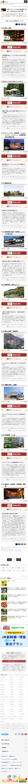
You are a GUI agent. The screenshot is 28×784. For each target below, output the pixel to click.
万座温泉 (11, 687)
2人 (8, 567)
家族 (13, 567)
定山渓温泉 (3, 677)
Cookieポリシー (5, 765)
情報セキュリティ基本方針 (7, 768)
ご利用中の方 (5, 751)
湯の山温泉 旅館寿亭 (11, 331)
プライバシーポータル (17, 762)
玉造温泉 (2, 709)
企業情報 (4, 747)
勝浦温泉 (21, 704)
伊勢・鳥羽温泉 (13, 716)
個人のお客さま (5, 740)
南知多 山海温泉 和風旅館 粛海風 (15, 485)
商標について (17, 768)
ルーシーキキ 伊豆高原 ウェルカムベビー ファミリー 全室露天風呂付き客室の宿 (15, 135)
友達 (3, 567)
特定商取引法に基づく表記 (16, 765)
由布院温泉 (12, 718)
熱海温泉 (21, 718)
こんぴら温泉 (12, 706)
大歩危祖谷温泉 (4, 718)
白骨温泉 (2, 692)
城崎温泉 (21, 701)
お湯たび (16, 725)
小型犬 (23, 570)
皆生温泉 (11, 709)
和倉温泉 (11, 696)
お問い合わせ (4, 756)
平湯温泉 (2, 701)
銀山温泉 (11, 684)
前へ (10, 559)
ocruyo (12, 725)
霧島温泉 (21, 711)
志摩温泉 (21, 716)
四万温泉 (21, 687)
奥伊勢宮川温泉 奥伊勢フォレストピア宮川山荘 (15, 233)
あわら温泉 (3, 699)
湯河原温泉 (3, 694)
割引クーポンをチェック (15, 51)
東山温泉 (21, 682)
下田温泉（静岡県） (4, 696)
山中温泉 (21, 696)
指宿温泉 (2, 721)
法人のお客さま (5, 744)
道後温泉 (2, 706)
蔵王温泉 (2, 684)
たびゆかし (8, 728)
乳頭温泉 (11, 679)
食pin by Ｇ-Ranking (21, 728)
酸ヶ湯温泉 (3, 713)
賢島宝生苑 (8, 183)
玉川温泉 (11, 713)
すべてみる (23, 576)
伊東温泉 (11, 694)
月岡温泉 (11, 692)
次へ (18, 559)
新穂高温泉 (12, 701)
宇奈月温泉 (12, 699)
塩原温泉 (11, 689)
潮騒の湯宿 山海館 (11, 384)
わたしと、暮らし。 (22, 725)
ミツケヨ (3, 728)
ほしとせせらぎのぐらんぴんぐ (14, 81)
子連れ (4, 570)
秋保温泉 (11, 682)
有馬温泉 (2, 704)
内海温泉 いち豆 (10, 435)
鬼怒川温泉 (3, 689)
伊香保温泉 (3, 687)
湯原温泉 (21, 709)
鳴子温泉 (21, 679)
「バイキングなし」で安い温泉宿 (16, 225)
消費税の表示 (12, 756)
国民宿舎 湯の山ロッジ (12, 284)
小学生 (9, 570)
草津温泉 (21, 684)
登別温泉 (11, 677)
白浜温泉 (11, 704)
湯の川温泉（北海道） (4, 680)
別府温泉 (2, 711)
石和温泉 (21, 692)
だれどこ (8, 725)
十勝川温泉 (21, 677)
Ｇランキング (3, 725)
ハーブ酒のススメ (13, 729)
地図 (15, 44)
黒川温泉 (11, 711)
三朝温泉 (21, 706)
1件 (26, 42)
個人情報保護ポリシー (6, 762)
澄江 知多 (8, 28)
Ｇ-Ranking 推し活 (14, 728)
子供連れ (18, 567)
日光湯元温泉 (22, 713)
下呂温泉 (21, 699)
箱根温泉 (2, 716)
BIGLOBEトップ (5, 771)
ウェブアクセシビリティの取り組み (9, 759)
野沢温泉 (21, 689)
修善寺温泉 (21, 694)
